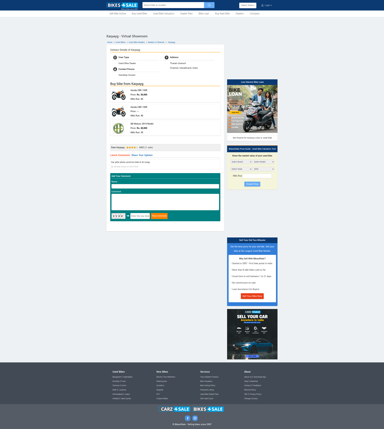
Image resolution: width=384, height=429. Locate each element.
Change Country (251, 398)
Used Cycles (126, 398)
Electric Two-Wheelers (165, 377)
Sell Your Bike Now (252, 296)
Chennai (115, 385)
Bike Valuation (206, 381)
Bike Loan (204, 13)
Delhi (114, 389)
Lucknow (122, 389)
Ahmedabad (117, 394)
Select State (247, 5)
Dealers (240, 13)
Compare (255, 13)
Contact (247, 385)
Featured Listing (207, 389)
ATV (158, 394)
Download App (260, 377)
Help (246, 381)
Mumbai (115, 381)
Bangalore (116, 377)
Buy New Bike (222, 13)
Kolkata (115, 398)
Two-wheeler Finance (209, 377)
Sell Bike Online (118, 13)
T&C (246, 394)
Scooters (160, 385)
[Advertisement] (192, 25)
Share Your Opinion (142, 155)
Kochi (123, 385)
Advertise (254, 381)
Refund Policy (250, 389)
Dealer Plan (186, 13)
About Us (248, 377)
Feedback (257, 385)
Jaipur (127, 394)
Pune (123, 381)
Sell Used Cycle (206, 398)
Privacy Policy (255, 394)
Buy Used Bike (139, 13)
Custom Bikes (162, 398)
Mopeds (159, 389)
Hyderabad (127, 377)
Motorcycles (161, 381)
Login (267, 5)
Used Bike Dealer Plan (209, 394)
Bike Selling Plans (207, 385)
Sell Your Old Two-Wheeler (252, 240)
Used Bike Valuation (163, 13)
